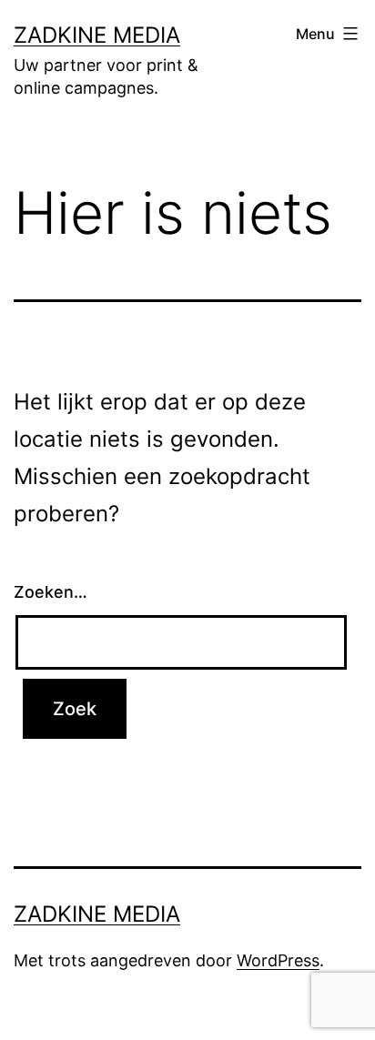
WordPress (278, 960)
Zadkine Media (97, 35)
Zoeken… (50, 591)
